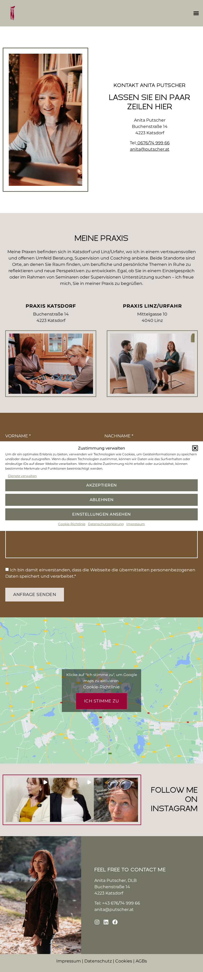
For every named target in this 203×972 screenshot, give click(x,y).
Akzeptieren (101, 485)
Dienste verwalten (22, 476)
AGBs (141, 961)
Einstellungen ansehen (101, 514)
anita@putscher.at (114, 909)
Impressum (135, 524)
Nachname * (118, 436)
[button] (195, 448)
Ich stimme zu (101, 700)
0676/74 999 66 (153, 142)
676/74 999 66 (125, 903)
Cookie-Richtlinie (71, 524)
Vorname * (18, 436)
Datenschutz (98, 961)
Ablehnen (102, 499)
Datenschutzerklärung (106, 524)
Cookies (123, 961)
